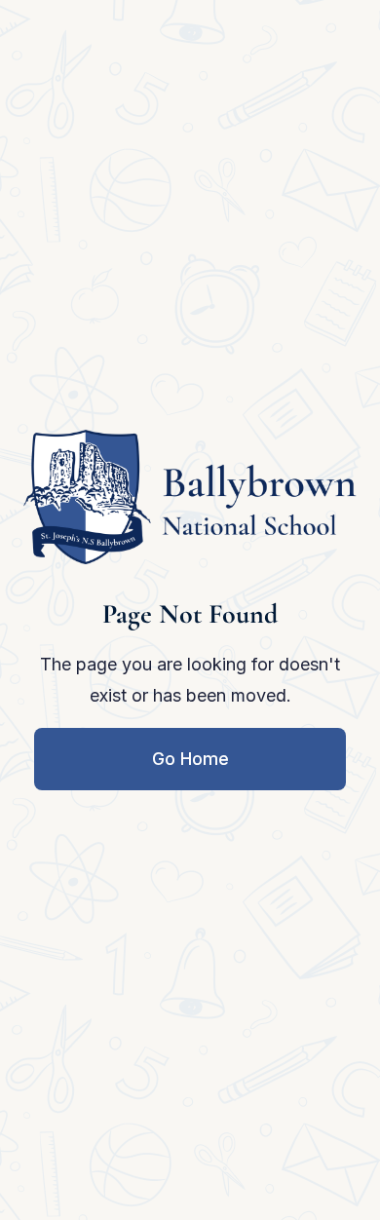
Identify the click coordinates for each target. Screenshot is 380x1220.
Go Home (190, 758)
